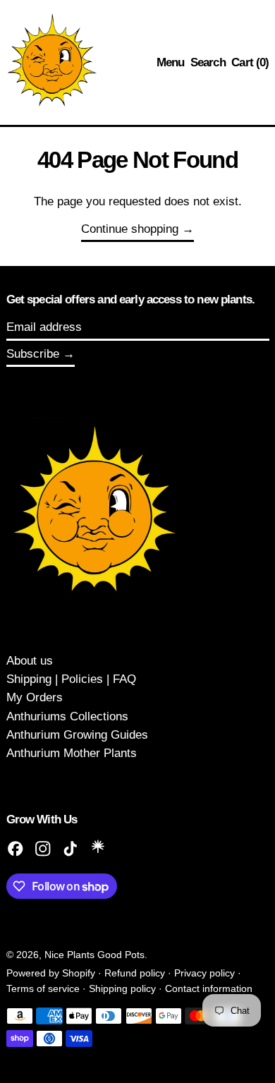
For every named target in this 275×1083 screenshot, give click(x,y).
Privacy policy (204, 973)
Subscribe (32, 354)
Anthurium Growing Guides (77, 735)
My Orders (34, 697)
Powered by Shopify (50, 973)
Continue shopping (129, 229)
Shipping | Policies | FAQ (71, 679)
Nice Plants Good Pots (94, 955)
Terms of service (43, 989)
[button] (208, 63)
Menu (171, 62)
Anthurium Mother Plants (71, 753)
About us (29, 660)
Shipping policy (122, 989)
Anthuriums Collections (67, 716)
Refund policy (134, 973)
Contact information (208, 989)
